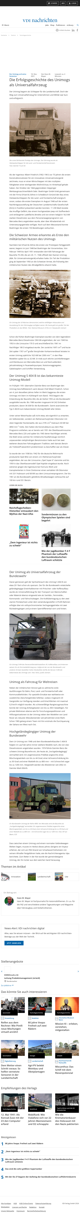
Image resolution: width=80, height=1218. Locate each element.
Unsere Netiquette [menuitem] (7, 1211)
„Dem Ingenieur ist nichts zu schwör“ (23, 544)
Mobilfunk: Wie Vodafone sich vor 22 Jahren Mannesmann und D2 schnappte (39, 1119)
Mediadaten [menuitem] (5, 1207)
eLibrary (70, 25)
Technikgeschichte (25, 35)
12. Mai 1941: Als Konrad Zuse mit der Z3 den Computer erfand (12, 1119)
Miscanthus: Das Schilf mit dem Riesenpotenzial (64, 1069)
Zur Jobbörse (6, 985)
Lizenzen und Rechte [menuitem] (19, 1207)
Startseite (4, 35)
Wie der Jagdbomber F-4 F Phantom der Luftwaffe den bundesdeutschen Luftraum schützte (56, 555)
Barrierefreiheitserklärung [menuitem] (36, 1211)
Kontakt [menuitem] (41, 1207)
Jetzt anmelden (14, 943)
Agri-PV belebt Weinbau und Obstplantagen (36, 1068)
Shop (52, 25)
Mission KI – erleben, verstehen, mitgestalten (66, 1026)
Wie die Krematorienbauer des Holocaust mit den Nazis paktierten (67, 1119)
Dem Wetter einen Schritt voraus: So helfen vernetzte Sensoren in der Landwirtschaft (11, 1071)
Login (73, 3)
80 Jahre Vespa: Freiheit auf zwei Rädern (37, 1025)
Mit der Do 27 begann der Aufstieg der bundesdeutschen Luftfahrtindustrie (40, 1177)
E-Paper (54, 3)
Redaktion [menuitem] (32, 1207)
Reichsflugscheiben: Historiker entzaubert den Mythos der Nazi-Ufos (23, 510)
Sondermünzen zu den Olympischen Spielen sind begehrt (56, 517)
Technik (13, 35)
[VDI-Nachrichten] (40, 20)
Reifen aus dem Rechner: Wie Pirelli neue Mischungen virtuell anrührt (11, 1027)
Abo (63, 3)
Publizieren (60, 25)
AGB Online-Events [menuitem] (26, 1203)
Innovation (16, 876)
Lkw (66, 876)
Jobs (47, 25)
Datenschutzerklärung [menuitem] (43, 1203)
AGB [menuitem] (15, 1203)
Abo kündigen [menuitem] (6, 1203)
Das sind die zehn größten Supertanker (23, 1169)
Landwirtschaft (44, 876)
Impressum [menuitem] (21, 1211)
